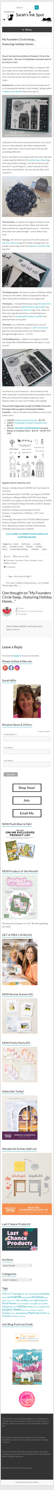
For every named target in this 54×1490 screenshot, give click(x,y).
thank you (34, 1312)
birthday (45, 1293)
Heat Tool (27, 310)
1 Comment (10, 567)
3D (23, 1294)
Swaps (14, 563)
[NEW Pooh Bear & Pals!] (19, 829)
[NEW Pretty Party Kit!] (19, 1048)
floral (5, 1303)
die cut (19, 1300)
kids (35, 1307)
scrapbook (32, 1310)
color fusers (11, 1300)
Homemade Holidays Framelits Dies (30, 422)
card (9, 1297)
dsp (25, 1300)
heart (15, 1307)
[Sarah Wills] (27, 701)
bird (38, 1294)
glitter (46, 1304)
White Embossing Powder (33, 307)
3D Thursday (31, 1294)
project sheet (11, 1309)
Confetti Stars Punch (37, 160)
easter (30, 1300)
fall (46, 1300)
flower (12, 1303)
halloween (7, 1306)
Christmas (10, 560)
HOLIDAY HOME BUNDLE (27, 428)
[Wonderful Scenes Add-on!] (27, 1154)
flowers (19, 1304)
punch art (24, 1310)
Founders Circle (35, 560)
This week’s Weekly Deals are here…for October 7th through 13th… (25, 584)
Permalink (22, 614)
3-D (4, 1293)
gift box (40, 1304)
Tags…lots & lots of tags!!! (19, 576)
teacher (6, 1312)
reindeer (35, 549)
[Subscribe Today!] (19, 1096)
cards (15, 544)
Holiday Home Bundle (12, 91)
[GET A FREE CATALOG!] (19, 940)
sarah (8, 556)
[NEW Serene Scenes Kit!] (19, 999)
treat (43, 1312)
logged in (18, 655)
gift (36, 1303)
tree (48, 1313)
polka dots (45, 1306)
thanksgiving (21, 1313)
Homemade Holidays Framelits (29, 316)
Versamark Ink (44, 303)
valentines (14, 1316)
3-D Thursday (14, 1293)
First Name (8, 748)
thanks (13, 1313)
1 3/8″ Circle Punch (39, 327)
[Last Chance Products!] (19, 1229)
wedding (22, 1316)
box (4, 1297)
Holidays (7, 563)
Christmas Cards (22, 560)
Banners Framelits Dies (39, 246)
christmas (25, 544)
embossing (38, 1300)
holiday (29, 546)
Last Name (8, 760)
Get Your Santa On (10, 243)
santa (44, 549)
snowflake (40, 1310)
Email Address (10, 734)
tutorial (6, 1315)
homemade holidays (19, 549)
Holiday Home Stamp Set (25, 420)
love (38, 1307)
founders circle (16, 546)
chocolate (26, 1297)
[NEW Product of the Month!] (19, 876)
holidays (30, 1306)
